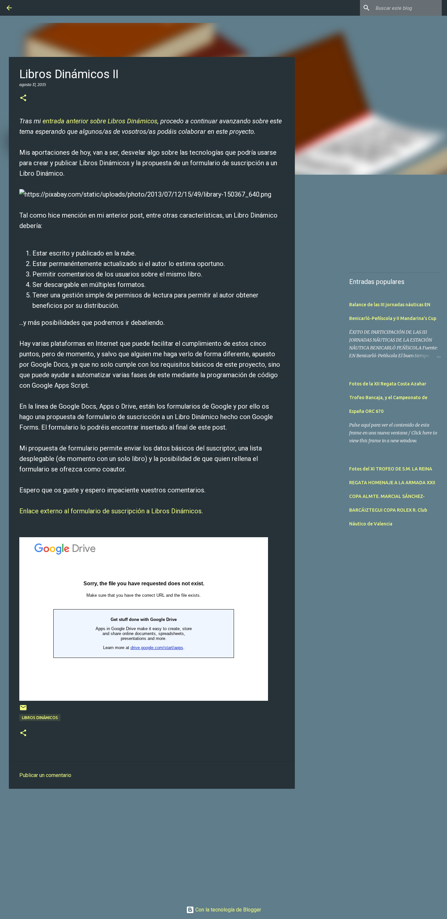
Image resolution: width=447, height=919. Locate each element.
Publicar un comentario (45, 775)
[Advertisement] (151, 844)
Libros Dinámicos (40, 718)
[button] (23, 98)
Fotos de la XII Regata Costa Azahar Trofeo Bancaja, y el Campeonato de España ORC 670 (388, 397)
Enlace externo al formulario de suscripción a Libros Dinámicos (110, 511)
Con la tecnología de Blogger (227, 910)
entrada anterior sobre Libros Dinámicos (100, 121)
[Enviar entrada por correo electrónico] (23, 710)
